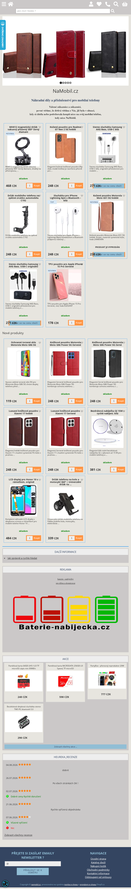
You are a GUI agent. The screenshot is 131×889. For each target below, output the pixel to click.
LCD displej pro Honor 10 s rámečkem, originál (23, 480)
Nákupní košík (98, 866)
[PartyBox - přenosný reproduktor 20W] (107, 679)
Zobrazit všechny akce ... (65, 746)
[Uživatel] (101, 5)
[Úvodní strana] (12, 5)
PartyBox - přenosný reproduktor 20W (107, 665)
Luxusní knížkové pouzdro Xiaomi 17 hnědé (23, 412)
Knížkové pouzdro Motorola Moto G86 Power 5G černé (107, 343)
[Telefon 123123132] (109, 6)
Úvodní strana (98, 858)
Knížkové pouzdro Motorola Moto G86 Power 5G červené (65, 343)
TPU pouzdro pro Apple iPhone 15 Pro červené (65, 265)
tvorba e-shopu (71, 884)
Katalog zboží (98, 862)
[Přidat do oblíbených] (39, 127)
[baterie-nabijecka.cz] (65, 645)
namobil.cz (36, 884)
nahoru (126, 884)
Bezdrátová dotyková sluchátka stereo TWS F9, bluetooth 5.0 (24, 708)
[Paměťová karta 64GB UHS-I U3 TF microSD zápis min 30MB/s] (23, 681)
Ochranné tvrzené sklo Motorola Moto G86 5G (23, 343)
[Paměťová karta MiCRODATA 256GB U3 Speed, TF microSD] (65, 681)
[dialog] (5, 883)
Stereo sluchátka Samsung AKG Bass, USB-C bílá (107, 128)
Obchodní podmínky (98, 869)
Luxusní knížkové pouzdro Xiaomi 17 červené (65, 412)
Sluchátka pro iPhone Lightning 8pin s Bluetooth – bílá (65, 198)
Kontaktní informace (98, 873)
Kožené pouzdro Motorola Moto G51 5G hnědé (107, 196)
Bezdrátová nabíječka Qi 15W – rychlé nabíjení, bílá (107, 412)
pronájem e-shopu (88, 884)
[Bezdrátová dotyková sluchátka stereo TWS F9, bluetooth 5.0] (23, 722)
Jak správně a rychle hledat (22, 558)
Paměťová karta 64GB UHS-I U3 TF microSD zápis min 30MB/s (23, 667)
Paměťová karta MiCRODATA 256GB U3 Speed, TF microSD (65, 667)
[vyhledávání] (118, 5)
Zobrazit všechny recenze (18, 835)
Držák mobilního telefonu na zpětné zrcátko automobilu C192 (23, 198)
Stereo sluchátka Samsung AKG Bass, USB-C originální (23, 265)
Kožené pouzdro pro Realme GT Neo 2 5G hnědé (65, 128)
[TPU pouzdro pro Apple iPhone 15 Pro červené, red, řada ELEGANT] (65, 285)
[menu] (4, 4)
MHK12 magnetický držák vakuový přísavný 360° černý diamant (23, 129)
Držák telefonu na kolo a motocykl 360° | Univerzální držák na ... (65, 482)
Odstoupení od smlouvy (98, 877)
